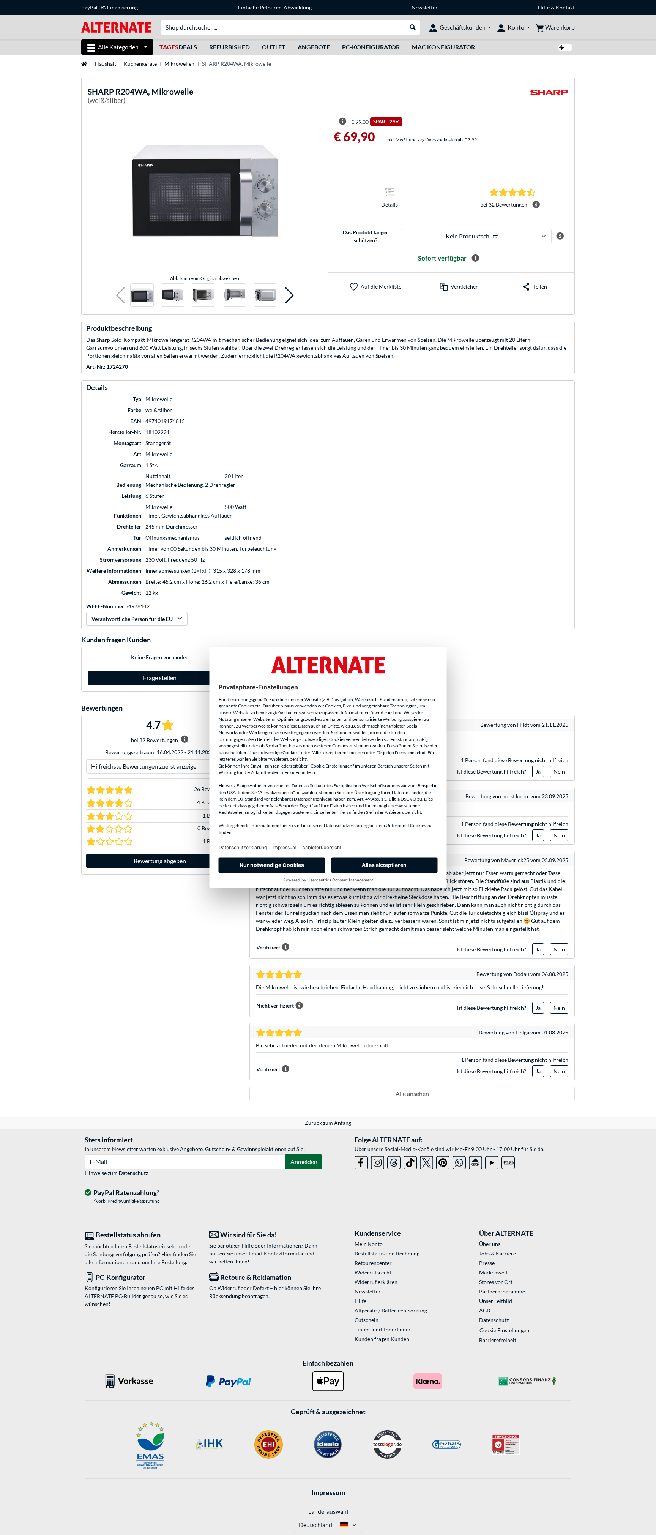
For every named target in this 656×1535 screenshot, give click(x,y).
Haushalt (105, 63)
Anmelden (303, 1161)
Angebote (314, 47)
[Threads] (394, 1161)
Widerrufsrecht (373, 1272)
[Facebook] (361, 1161)
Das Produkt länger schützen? (365, 236)
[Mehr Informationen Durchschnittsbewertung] (536, 205)
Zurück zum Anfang (328, 1123)
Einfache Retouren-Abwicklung (275, 7)
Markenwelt (493, 1272)
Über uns (489, 1244)
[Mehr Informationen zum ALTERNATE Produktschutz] (560, 236)
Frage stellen (160, 677)
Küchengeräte (140, 63)
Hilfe (544, 7)
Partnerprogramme (502, 1291)
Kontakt (565, 7)
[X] (426, 1161)
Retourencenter (373, 1263)
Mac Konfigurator (443, 47)
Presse (487, 1263)
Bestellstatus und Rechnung (387, 1253)
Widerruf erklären (376, 1282)
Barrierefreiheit (497, 1340)
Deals (178, 47)
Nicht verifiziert (275, 1005)
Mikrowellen (179, 63)
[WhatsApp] (459, 1161)
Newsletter (425, 7)
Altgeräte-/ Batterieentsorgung (391, 1310)
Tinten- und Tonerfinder (383, 1329)
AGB (484, 1310)
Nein (559, 771)
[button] (120, 295)
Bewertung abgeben (160, 860)
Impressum (328, 1492)
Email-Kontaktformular (276, 1253)
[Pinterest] (442, 1161)
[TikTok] (410, 1161)
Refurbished (229, 47)
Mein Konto (369, 1244)
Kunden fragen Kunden (382, 1339)
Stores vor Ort (495, 1282)
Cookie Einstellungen (504, 1330)
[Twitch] (508, 1161)
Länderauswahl (328, 1511)
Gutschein (366, 1320)
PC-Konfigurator (371, 47)
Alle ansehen (412, 1093)
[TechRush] (475, 1161)
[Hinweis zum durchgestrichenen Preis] (342, 121)
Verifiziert (268, 947)
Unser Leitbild (495, 1301)
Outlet (273, 47)
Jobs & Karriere (497, 1253)
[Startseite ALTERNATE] (116, 27)
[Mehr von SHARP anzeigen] (549, 97)
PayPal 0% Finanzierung (109, 7)
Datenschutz (133, 1173)
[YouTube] (491, 1161)
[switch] (565, 47)
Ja (538, 771)
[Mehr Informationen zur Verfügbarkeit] (475, 258)
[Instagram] (377, 1161)
